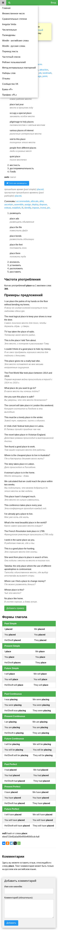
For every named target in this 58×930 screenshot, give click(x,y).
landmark (47, 73)
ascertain (8, 204)
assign (28, 204)
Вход (53, 2)
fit (22, 208)
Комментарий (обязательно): (18, 898)
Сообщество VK (10, 84)
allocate (34, 201)
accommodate (23, 201)
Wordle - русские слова (13, 46)
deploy (35, 204)
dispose (43, 204)
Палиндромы (8, 35)
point (44, 76)
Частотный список (11, 57)
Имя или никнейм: (13, 886)
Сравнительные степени (14, 19)
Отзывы (6, 78)
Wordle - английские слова (15, 40)
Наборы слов (9, 73)
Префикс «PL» (9, 95)
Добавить (11, 923)
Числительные (9, 30)
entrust (7, 208)
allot (41, 201)
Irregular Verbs (9, 24)
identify (27, 208)
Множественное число (13, 13)
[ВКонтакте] (3, 843)
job (40, 73)
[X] (15, 843)
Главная (6, 8)
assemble (18, 204)
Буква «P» (7, 89)
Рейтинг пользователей (14, 62)
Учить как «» (17, 183)
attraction (43, 70)
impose (35, 208)
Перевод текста (10, 51)
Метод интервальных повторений (19, 68)
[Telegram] (11, 843)
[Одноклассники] (7, 843)
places (39, 64)
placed (40, 189)
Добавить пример (15, 608)
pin (48, 208)
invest (43, 208)
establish (16, 208)
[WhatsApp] (19, 843)
